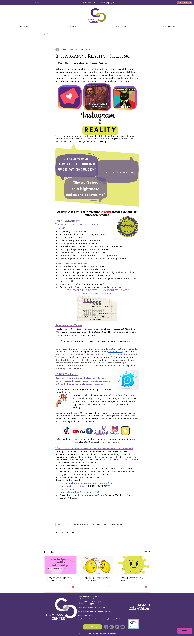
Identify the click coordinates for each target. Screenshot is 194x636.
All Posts (47, 34)
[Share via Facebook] (56, 532)
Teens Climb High (63, 524)
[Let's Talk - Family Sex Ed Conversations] (97, 565)
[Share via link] (73, 532)
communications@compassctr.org (95, 619)
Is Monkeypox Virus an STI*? (132, 579)
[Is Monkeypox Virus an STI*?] (133, 565)
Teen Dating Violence (99, 524)
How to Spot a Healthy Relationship (59, 579)
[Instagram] (111, 627)
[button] (24, 26)
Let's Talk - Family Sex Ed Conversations (97, 579)
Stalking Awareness (81, 524)
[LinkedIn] (117, 627)
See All (147, 552)
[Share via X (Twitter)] (62, 532)
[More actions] (137, 49)
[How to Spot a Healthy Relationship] (60, 565)
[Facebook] (106, 627)
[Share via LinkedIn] (67, 532)
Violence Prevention (118, 524)
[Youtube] (122, 627)
